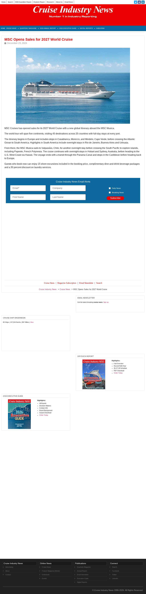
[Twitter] (135, 2)
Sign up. (106, 302)
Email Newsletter (86, 283)
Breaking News (118, 193)
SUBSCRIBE (100, 28)
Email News (69, 2)
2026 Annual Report (48, 28)
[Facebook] (139, 2)
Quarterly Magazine (28, 28)
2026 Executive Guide (67, 28)
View (32, 322)
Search (10, 2)
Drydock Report (39, 2)
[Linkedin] (143, 2)
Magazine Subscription (66, 283)
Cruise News (11, 28)
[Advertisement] (73, 242)
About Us (59, 2)
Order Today (118, 373)
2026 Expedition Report (23, 2)
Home (3, 2)
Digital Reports (86, 28)
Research (50, 2)
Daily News (116, 188)
